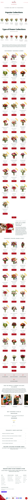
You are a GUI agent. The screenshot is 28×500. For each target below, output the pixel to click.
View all (14, 217)
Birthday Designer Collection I (14, 144)
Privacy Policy (17, 483)
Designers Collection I (23, 346)
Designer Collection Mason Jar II (5, 193)
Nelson (15, 471)
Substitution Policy (18, 478)
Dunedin (25, 470)
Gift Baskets (3, 478)
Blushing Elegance (5, 144)
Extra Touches (3, 482)
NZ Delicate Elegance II (5, 78)
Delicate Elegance (23, 94)
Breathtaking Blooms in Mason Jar (23, 110)
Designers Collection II (5, 94)
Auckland (2, 470)
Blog (24, 482)
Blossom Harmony (14, 177)
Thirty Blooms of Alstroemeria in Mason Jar (22, 127)
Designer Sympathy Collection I (23, 144)
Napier (22, 470)
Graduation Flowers (10, 480)
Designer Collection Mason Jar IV (14, 265)
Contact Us (25, 476)
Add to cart (5, 82)
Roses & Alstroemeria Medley (14, 314)
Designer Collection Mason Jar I (5, 128)
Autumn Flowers (3, 484)
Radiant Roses (23, 249)
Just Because (14, 193)
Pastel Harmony (14, 128)
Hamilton (13, 470)
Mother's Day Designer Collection (14, 61)
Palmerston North (11, 471)
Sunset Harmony (22, 78)
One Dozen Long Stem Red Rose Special (23, 363)
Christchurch (10, 470)
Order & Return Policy (18, 476)
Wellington (6, 470)
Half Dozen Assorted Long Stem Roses (14, 160)
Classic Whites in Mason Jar (23, 177)
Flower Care (25, 479)
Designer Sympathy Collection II (5, 209)
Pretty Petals (5, 314)
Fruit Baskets (3, 479)
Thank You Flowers (10, 479)
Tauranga (16, 470)
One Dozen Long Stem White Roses (14, 363)
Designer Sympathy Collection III (14, 94)
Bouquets (2, 476)
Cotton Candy (23, 193)
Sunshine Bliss (5, 249)
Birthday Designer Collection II (14, 78)
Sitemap (24, 480)
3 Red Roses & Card (5, 363)
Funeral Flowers (10, 478)
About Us (24, 478)
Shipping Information (18, 482)
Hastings (20, 470)
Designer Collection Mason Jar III (5, 177)
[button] (26, 498)
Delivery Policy (17, 479)
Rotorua (18, 471)
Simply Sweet (14, 346)
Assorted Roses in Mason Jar (23, 314)
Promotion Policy (17, 480)
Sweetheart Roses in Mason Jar (14, 330)
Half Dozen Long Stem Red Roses (22, 160)
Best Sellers (2, 480)
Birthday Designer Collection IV (14, 249)
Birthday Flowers (10, 476)
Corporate (2, 483)
